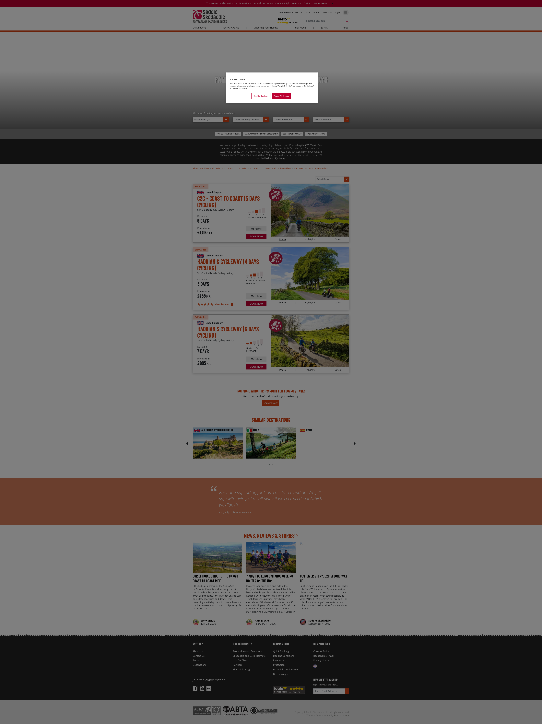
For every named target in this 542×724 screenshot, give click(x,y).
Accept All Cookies (281, 96)
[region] (272, 87)
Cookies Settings (260, 96)
